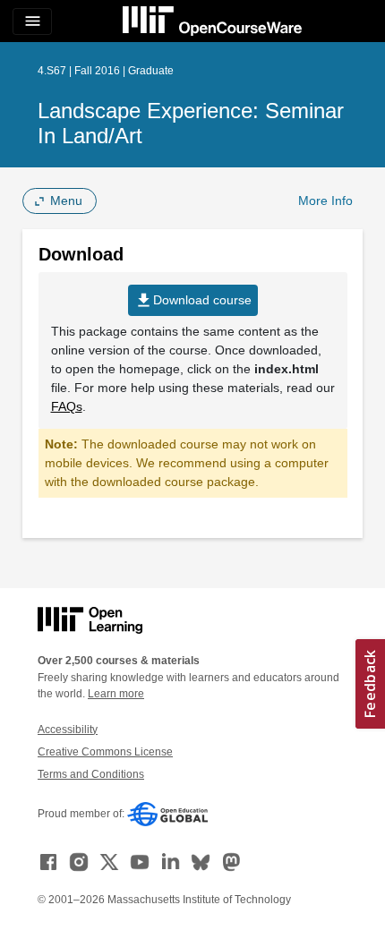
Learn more (116, 693)
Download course (193, 300)
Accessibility (68, 729)
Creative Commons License (105, 752)
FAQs (66, 406)
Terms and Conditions (91, 774)
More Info (325, 200)
